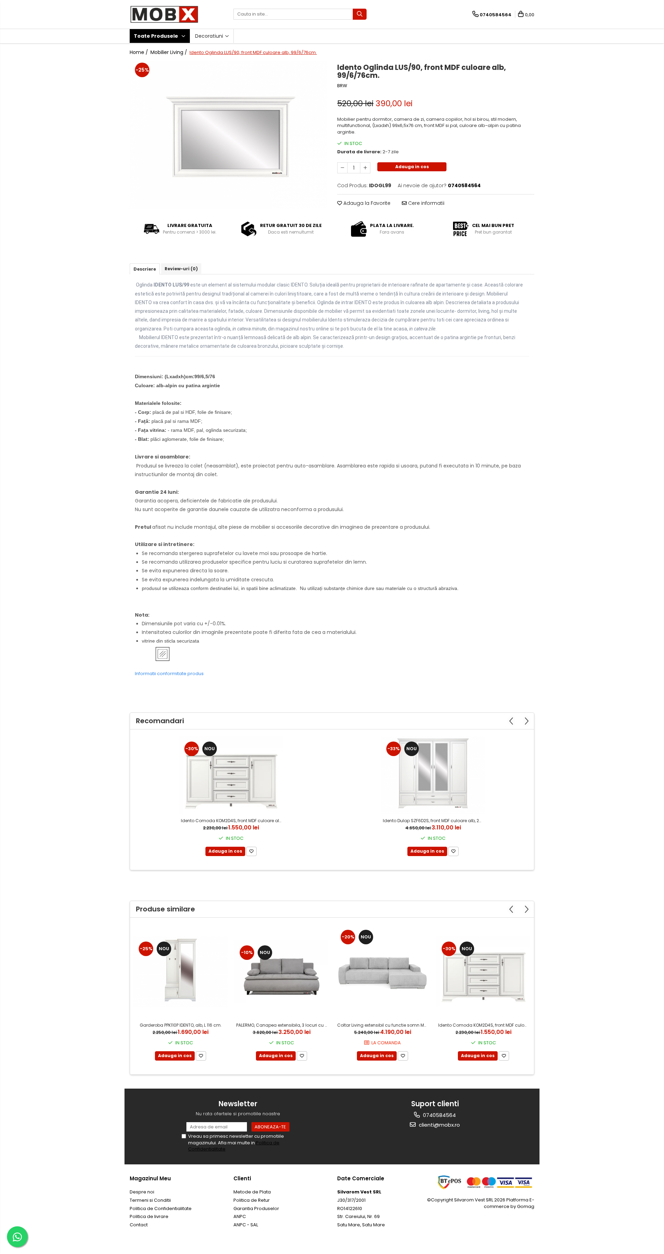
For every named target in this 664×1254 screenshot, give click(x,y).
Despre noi (142, 1192)
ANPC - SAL (245, 1224)
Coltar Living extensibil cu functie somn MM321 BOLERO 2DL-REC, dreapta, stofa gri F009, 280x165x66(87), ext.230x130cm (383, 1025)
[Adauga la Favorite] (251, 851)
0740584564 (439, 1115)
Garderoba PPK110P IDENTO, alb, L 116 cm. (181, 1025)
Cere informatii (425, 203)
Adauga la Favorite (366, 203)
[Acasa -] (164, 14)
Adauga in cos (412, 167)
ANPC (239, 1216)
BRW (342, 86)
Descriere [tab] (144, 269)
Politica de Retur (251, 1200)
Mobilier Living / (169, 52)
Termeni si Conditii (150, 1200)
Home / (139, 52)
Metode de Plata (252, 1192)
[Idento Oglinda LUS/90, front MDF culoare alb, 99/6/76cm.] (228, 135)
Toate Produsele (156, 36)
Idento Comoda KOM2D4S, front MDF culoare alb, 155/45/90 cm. (232, 821)
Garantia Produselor (256, 1208)
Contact (139, 1224)
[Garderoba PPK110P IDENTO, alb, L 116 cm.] (180, 971)
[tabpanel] (228, 135)
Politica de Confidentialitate (161, 1208)
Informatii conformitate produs (169, 673)
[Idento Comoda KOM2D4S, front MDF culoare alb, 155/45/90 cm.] (231, 775)
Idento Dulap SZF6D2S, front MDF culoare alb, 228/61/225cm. (434, 821)
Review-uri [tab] (181, 269)
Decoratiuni (209, 36)
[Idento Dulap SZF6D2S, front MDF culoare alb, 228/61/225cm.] (433, 775)
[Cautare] (360, 14)
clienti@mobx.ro (438, 1124)
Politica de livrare (149, 1216)
